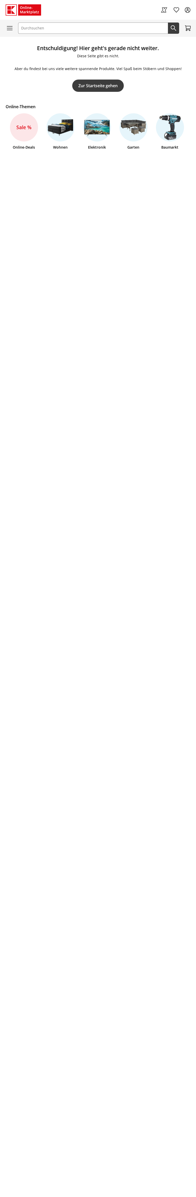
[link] (164, 10)
